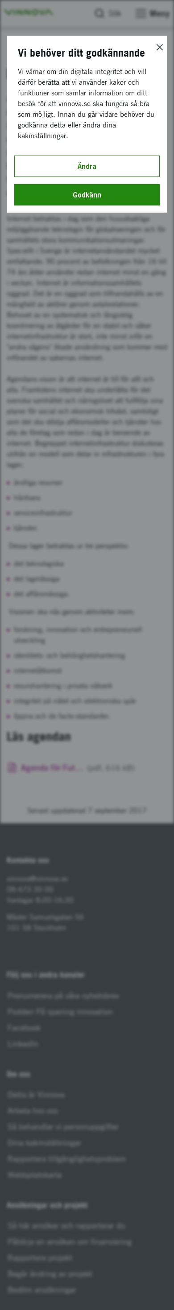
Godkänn (87, 194)
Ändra (87, 166)
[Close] (160, 47)
